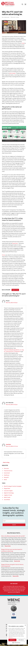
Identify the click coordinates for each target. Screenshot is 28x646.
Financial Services (8, 470)
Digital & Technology (9, 493)
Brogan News (7, 488)
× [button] (25, 625)
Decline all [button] (21, 639)
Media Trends (7, 497)
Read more (10, 637)
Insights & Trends (15, 289)
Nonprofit (6, 477)
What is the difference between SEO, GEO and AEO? (13, 536)
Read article (8, 546)
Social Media (7, 499)
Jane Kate (8, 444)
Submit (14, 524)
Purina (3, 255)
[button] (22, 4)
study (23, 43)
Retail (5, 479)
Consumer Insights (8, 490)
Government (7, 473)
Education (6, 468)
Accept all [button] (12, 639)
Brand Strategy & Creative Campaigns (12, 486)
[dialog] (17, 634)
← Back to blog (5, 462)
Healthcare (6, 475)
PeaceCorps (15, 243)
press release (12, 73)
